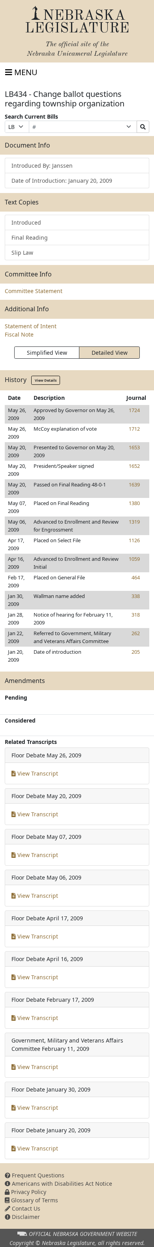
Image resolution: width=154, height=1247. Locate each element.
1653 (134, 447)
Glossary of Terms (33, 1200)
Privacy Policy (27, 1192)
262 (135, 633)
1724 (134, 410)
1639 (134, 484)
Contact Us (25, 1208)
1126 (134, 540)
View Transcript (37, 773)
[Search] (143, 127)
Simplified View (47, 352)
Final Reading (29, 237)
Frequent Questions (37, 1175)
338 (135, 596)
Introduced (26, 222)
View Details (45, 380)
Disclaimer (25, 1217)
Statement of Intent (30, 326)
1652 (134, 465)
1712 (134, 428)
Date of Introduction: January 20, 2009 (61, 180)
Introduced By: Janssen (42, 165)
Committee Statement (33, 291)
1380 (134, 503)
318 (135, 614)
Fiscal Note (19, 334)
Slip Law (22, 252)
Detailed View (110, 352)
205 (135, 651)
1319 (134, 521)
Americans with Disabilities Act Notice (61, 1183)
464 (135, 577)
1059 (134, 558)
